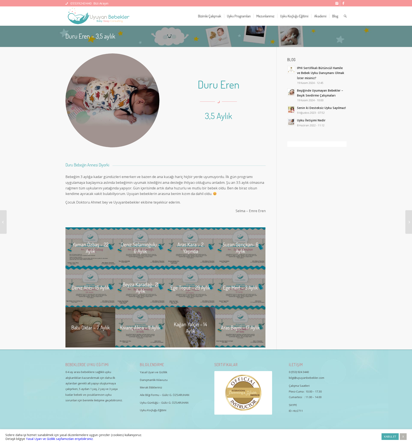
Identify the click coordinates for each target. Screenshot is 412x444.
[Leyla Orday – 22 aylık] (3, 222)
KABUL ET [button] (390, 436)
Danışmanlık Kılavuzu (154, 380)
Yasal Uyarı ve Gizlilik (153, 372)
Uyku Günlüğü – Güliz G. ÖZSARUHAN (164, 403)
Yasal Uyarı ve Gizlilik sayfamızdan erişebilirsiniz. (59, 438)
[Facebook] (343, 3)
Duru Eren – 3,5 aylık (90, 36)
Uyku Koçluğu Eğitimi (153, 410)
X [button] (403, 436)
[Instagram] (337, 3)
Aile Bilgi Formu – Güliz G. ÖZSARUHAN (164, 395)
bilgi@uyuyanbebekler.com (306, 378)
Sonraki (262, 393)
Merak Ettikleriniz (151, 387)
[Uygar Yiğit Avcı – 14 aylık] (408, 222)
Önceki (224, 393)
